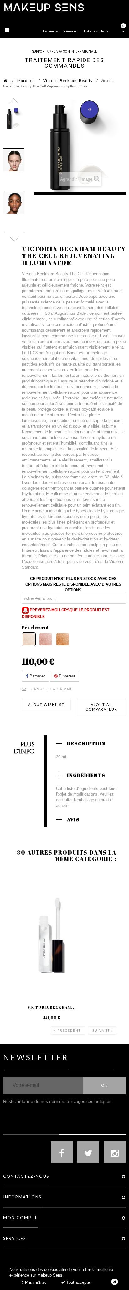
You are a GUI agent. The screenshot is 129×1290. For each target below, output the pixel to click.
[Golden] (62, 639)
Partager (36, 676)
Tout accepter (78, 1282)
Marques (26, 80)
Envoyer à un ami (51, 689)
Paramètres (35, 1282)
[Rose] (45, 639)
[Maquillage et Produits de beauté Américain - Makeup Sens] (44, 7)
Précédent (69, 1030)
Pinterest (66, 676)
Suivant (101, 1030)
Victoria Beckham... (52, 1007)
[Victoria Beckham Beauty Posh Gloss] (51, 932)
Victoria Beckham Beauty (68, 80)
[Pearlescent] (29, 639)
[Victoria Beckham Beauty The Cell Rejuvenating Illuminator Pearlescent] (13, 118)
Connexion (70, 31)
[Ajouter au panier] (15, 895)
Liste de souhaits (96, 31)
